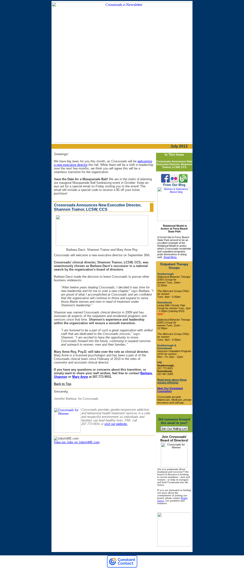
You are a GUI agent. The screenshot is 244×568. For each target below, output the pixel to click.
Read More (170, 257)
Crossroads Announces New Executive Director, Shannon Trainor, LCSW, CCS (174, 164)
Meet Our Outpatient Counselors (170, 390)
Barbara (146, 373)
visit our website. (116, 424)
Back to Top (62, 384)
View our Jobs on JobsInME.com (77, 442)
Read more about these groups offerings (172, 381)
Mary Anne (80, 377)
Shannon (60, 377)
